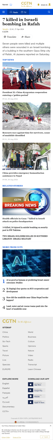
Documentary (8, 406)
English (5, 383)
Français (6, 393)
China (5, 332)
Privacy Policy (6, 437)
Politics (5, 337)
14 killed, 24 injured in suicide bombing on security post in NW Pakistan (25, 228)
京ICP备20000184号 (35, 418)
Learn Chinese (34, 369)
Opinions (32, 346)
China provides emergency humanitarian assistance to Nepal (23, 174)
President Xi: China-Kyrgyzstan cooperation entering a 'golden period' (24, 93)
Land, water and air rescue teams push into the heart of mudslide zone (27, 307)
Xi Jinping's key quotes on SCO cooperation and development (27, 289)
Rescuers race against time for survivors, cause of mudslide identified (26, 134)
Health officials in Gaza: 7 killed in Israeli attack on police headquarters (23, 219)
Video (30, 355)
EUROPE (6, 369)
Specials (6, 364)
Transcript (32, 364)
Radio (15, 12)
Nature (31, 350)
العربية (5, 397)
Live (4, 360)
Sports (5, 346)
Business (32, 337)
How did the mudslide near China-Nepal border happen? (27, 298)
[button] (5, 127)
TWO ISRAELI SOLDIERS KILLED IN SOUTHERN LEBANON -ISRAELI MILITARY (25, 237)
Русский (5, 402)
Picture (5, 355)
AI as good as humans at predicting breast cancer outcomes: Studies (27, 281)
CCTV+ (5, 411)
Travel (5, 350)
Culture (31, 341)
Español (6, 388)
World (30, 332)
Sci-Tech (6, 341)
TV (25, 12)
